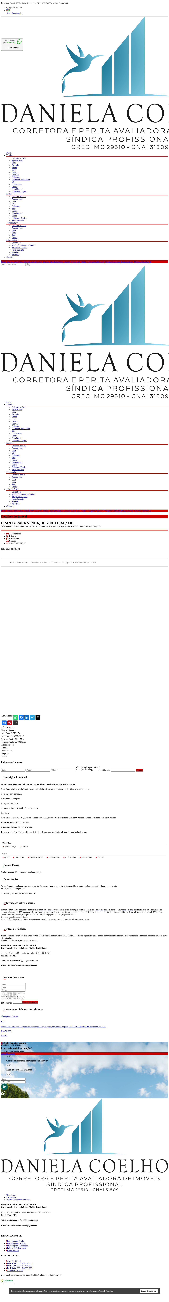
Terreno (15, 172)
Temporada (11, 223)
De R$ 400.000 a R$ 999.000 (19, 1268)
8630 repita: (105, 770)
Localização (11, 1197)
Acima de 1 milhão (15, 1270)
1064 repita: (6, 1003)
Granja (14, 186)
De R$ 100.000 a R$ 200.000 (19, 1263)
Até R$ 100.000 (14, 1261)
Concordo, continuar (148, 1291)
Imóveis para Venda (15, 262)
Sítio (13, 182)
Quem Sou (16, 243)
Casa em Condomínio (21, 179)
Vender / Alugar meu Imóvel (23, 245)
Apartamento (17, 160)
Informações (11, 240)
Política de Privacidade (16, 1248)
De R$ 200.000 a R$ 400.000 (19, 1266)
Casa (14, 163)
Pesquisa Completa (19, 247)
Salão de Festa (18, 220)
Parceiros (15, 255)
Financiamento (18, 250)
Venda (9, 155)
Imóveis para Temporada (53, 262)
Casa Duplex (17, 189)
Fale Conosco (13, 1250)
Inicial (8, 153)
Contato (9, 257)
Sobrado (15, 175)
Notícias (15, 252)
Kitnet (14, 167)
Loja (13, 170)
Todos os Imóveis (19, 158)
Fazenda (15, 165)
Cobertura (16, 177)
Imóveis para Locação (33, 262)
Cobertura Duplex (19, 191)
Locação (10, 194)
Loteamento (17, 184)
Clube (14, 216)
